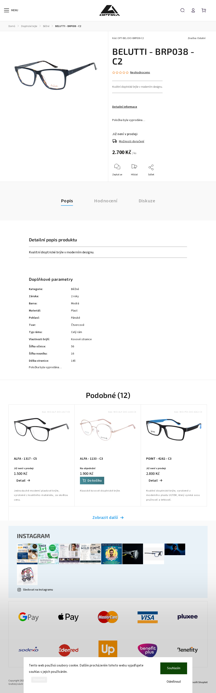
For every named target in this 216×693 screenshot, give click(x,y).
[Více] (6, 10)
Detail (20, 480)
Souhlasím (173, 668)
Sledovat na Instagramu (38, 590)
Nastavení (39, 679)
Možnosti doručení (131, 141)
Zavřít (192, 180)
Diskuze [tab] (147, 200)
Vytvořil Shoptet (198, 682)
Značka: (196, 38)
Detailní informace (124, 107)
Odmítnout (174, 682)
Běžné (75, 289)
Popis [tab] (67, 200)
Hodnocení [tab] (105, 200)
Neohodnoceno (140, 72)
